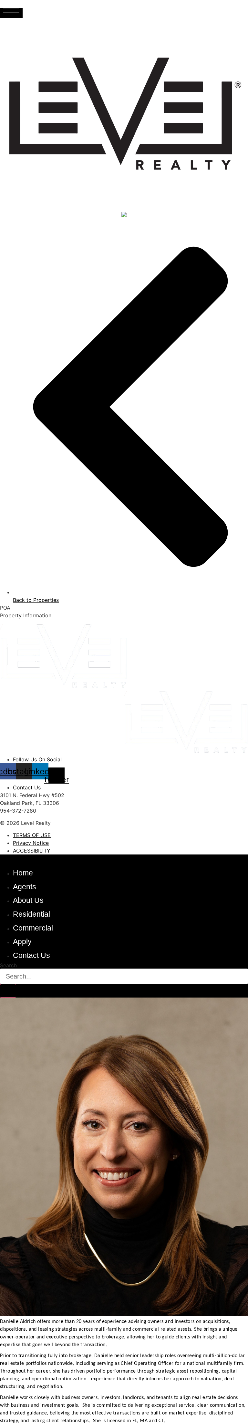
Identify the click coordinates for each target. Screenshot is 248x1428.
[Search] (8, 991)
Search (8, 965)
